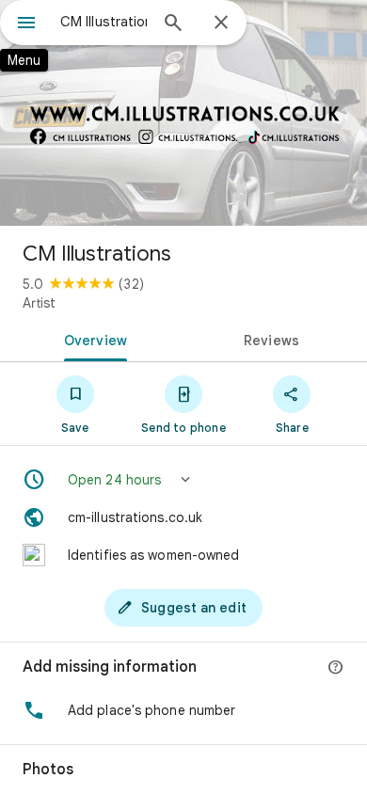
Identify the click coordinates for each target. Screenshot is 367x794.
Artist (39, 302)
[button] (183, 480)
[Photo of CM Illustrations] (183, 113)
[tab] (92, 338)
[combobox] (103, 21)
